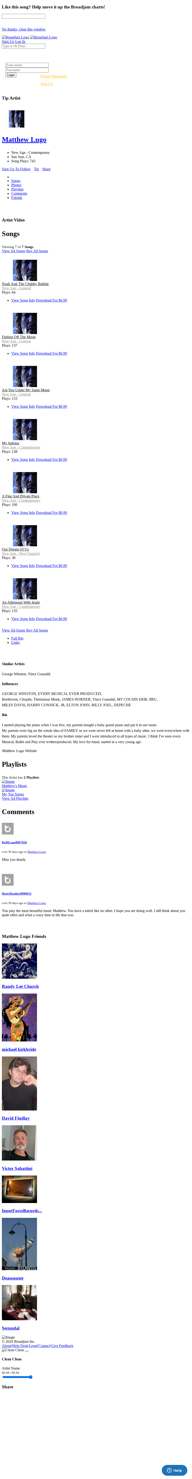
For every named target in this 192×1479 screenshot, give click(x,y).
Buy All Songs (37, 251)
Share (46, 169)
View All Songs (13, 251)
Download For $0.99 (51, 300)
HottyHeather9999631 (17, 893)
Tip (36, 169)
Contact (44, 1346)
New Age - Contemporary (21, 447)
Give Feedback (62, 1346)
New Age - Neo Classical (21, 553)
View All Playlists (15, 798)
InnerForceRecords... (22, 1210)
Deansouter (13, 1278)
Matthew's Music (14, 786)
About (6, 1346)
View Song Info (23, 300)
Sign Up (47, 84)
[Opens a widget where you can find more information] (174, 1471)
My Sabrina (10, 443)
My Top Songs (13, 794)
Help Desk (20, 1346)
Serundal (10, 1328)
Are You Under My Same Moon (26, 390)
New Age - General (16, 288)
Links (15, 642)
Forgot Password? (54, 76)
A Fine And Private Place (20, 496)
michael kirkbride (19, 1049)
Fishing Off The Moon (19, 337)
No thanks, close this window (24, 29)
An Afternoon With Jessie (21, 602)
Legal (33, 1346)
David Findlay (16, 1118)
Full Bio (17, 638)
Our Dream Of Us (15, 549)
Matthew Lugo (36, 852)
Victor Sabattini (17, 1168)
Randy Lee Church (20, 986)
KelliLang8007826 (14, 842)
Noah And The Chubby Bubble (25, 284)
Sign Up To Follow (16, 169)
